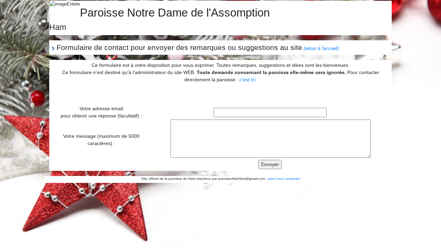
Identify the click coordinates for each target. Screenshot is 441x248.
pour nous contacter (284, 178)
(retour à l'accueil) (321, 48)
